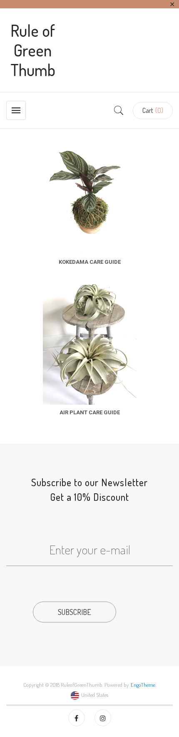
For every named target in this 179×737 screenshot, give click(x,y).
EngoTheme (143, 684)
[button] (152, 110)
